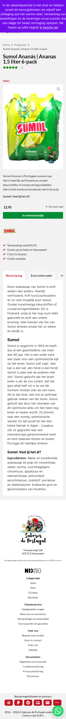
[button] (57, 710)
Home (6, 44)
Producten (20, 44)
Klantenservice (33, 604)
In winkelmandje (33, 215)
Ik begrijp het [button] (49, 27)
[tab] (14, 275)
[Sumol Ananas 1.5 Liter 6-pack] (33, 129)
